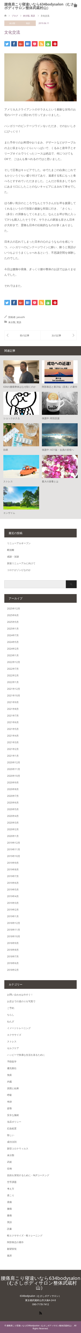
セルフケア (13, 1048)
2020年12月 (13, 762)
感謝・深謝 (13, 556)
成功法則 (12, 1141)
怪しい (10, 1135)
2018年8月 (13, 949)
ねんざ (10, 1021)
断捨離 (10, 550)
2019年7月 (13, 876)
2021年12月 (13, 689)
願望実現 (12, 1249)
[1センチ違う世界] (22, 335)
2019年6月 (13, 883)
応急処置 (12, 1128)
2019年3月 (13, 903)
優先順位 (12, 1068)
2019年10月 (13, 856)
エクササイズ (14, 1034)
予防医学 (12, 1061)
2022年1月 (13, 682)
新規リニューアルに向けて (21, 563)
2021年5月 (13, 729)
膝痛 (9, 1215)
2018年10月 (13, 936)
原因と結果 (13, 1088)
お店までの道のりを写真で (21, 1001)
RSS (40, 1313)
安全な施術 (13, 1115)
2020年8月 (13, 789)
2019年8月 (13, 869)
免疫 (9, 1075)
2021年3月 (13, 742)
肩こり (10, 1195)
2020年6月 (13, 802)
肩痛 (9, 1202)
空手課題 (12, 1182)
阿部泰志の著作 (15, 1242)
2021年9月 (13, 702)
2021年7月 (13, 715)
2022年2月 (13, 675)
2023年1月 (13, 655)
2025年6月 (13, 615)
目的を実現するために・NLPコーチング (28, 1175)
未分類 (12, 23)
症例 (9, 1168)
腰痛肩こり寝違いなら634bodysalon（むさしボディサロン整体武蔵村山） (41, 6)
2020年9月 (13, 782)
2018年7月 (13, 956)
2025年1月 (13, 628)
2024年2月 (13, 648)
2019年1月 (13, 916)
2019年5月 (13, 889)
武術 (9, 1162)
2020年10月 (13, 775)
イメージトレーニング (19, 1028)
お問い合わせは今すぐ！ (20, 994)
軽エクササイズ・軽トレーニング (24, 1235)
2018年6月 (13, 963)
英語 (28, 23)
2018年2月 (13, 970)
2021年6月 (13, 722)
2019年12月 (13, 842)
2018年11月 (13, 929)
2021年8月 (13, 709)
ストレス (12, 1041)
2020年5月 (13, 809)
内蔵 (9, 1081)
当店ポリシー (14, 1121)
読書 (9, 1228)
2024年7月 (13, 635)
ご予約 (10, 1008)
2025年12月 (13, 608)
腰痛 (9, 1208)
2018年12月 (13, 923)
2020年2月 (13, 829)
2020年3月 (13, 822)
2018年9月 (13, 943)
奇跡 (9, 1101)
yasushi (21, 317)
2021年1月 (13, 755)
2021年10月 (13, 695)
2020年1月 (13, 836)
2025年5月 (13, 622)
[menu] (75, 6)
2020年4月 (13, 816)
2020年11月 (13, 769)
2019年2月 (13, 909)
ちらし (10, 1014)
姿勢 (9, 1108)
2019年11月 (13, 849)
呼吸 (9, 1095)
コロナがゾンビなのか (19, 570)
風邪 (9, 1255)
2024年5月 (13, 642)
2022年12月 (13, 662)
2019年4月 (13, 896)
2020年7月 (13, 796)
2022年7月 (13, 668)
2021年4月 (13, 735)
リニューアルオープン (19, 543)
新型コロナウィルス (17, 1148)
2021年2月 (13, 749)
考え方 (10, 1188)
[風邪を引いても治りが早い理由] (58, 335)
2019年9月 (13, 862)
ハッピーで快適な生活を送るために (26, 1055)
